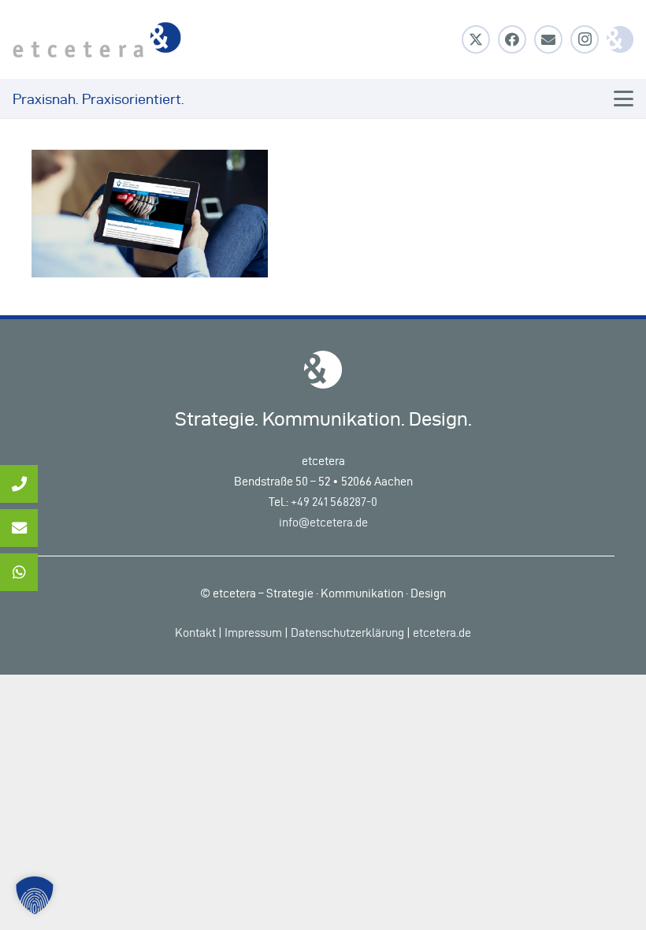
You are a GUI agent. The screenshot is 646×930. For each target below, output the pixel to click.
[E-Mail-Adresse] (548, 39)
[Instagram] (584, 39)
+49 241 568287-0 (334, 501)
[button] (623, 99)
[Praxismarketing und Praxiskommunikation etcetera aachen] (97, 40)
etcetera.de (442, 632)
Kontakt (195, 632)
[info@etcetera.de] (19, 528)
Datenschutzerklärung (347, 632)
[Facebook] (512, 39)
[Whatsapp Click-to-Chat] (19, 572)
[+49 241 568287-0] (19, 484)
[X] (476, 39)
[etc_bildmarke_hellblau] (620, 39)
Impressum (253, 632)
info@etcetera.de (323, 522)
